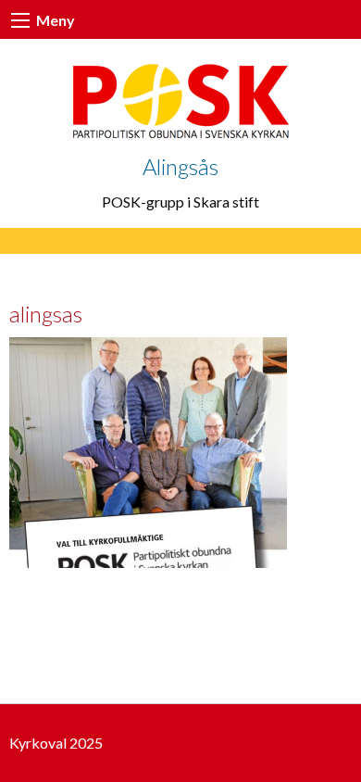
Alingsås (180, 166)
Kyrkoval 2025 (56, 742)
